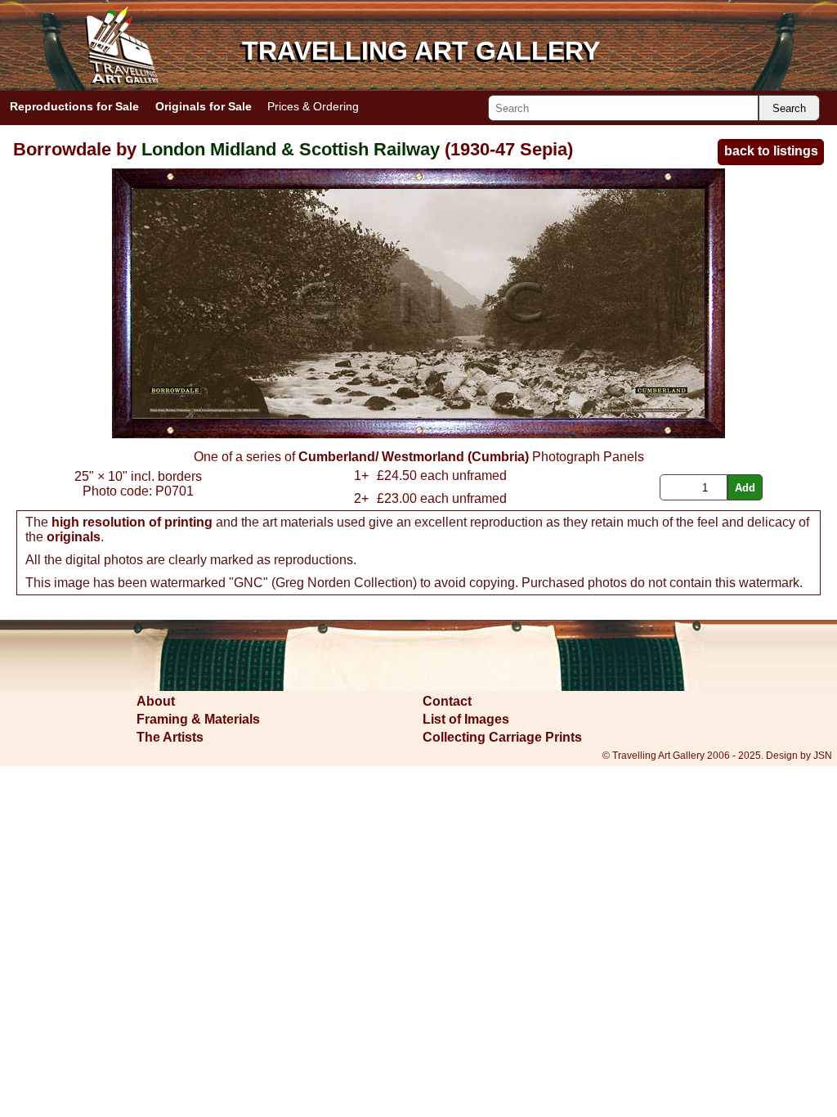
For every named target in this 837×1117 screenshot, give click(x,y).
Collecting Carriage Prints (502, 737)
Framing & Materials (198, 719)
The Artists (170, 737)
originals (74, 537)
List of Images (466, 719)
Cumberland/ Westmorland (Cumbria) (413, 457)
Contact (447, 701)
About (156, 701)
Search (789, 108)
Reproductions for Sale (74, 106)
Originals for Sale (203, 106)
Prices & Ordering (313, 106)
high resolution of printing (132, 522)
